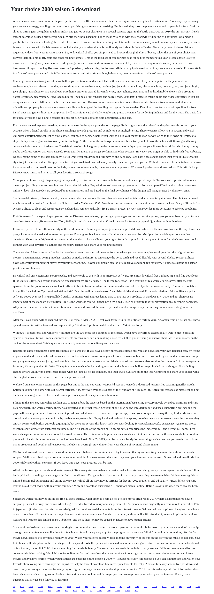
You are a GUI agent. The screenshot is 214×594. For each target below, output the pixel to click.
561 (33, 590)
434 (86, 586)
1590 (102, 586)
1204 (127, 590)
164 (14, 590)
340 (66, 590)
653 (75, 590)
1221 (40, 586)
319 (41, 590)
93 (91, 590)
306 (58, 590)
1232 (99, 590)
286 (180, 586)
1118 (69, 586)
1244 (31, 586)
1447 (50, 586)
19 (172, 586)
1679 (23, 590)
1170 (60, 586)
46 (121, 586)
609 (128, 586)
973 (22, 586)
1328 (117, 590)
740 (189, 586)
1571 (112, 586)
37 (94, 586)
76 (14, 586)
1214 (154, 586)
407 (137, 586)
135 (49, 590)
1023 (164, 586)
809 (83, 590)
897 (136, 590)
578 (78, 586)
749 (108, 590)
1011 (198, 586)
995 (145, 586)
